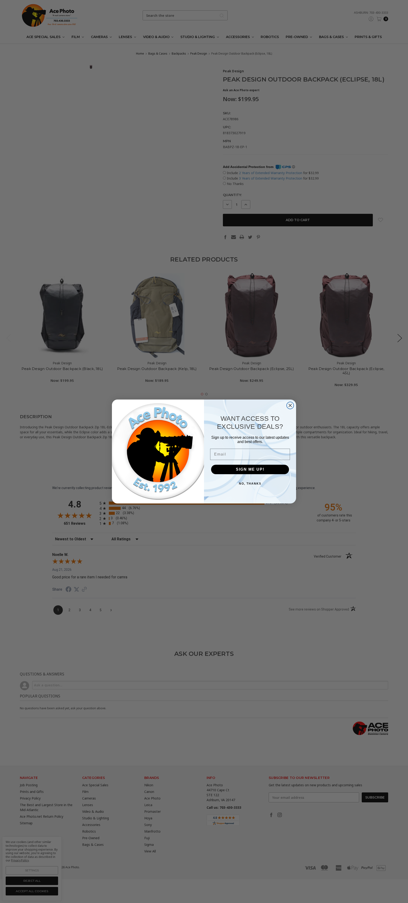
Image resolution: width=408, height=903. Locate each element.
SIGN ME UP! (250, 469)
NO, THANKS (250, 483)
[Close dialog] (290, 405)
